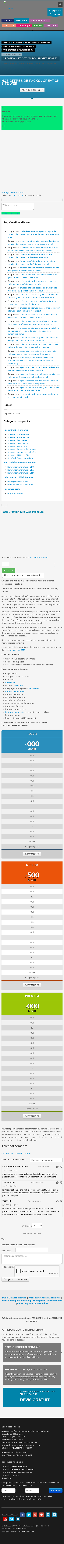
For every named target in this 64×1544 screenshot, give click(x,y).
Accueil (6, 42)
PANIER (38, 25)
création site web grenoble (32, 267)
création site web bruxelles (35, 290)
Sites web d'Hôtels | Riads (19, 455)
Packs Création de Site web (37, 42)
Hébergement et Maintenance (18, 477)
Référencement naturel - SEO (20, 467)
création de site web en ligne (33, 344)
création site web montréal (32, 281)
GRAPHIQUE (24, 25)
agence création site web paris (34, 374)
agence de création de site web (34, 367)
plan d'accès (33, 688)
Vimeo (18, 1519)
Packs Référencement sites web (20, 462)
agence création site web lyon (33, 387)
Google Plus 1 (35, 1514)
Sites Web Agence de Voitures (21, 458)
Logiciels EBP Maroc (16, 493)
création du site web (31, 284)
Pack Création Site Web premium (16, 1153)
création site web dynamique (37, 354)
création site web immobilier (25, 277)
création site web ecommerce (36, 347)
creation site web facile (29, 390)
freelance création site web (32, 254)
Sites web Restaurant (17, 446)
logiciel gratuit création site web (34, 241)
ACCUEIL (7, 20)
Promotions (18, 685)
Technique (55, 12)
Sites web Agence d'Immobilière (21, 452)
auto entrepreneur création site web (36, 357)
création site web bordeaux (32, 287)
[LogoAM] (8, 8)
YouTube (5, 1519)
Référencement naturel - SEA (20, 469)
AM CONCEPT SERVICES (23, 1531)
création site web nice (42, 324)
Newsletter (10, 682)
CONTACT (51, 25)
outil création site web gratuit (33, 231)
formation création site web (32, 261)
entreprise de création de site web (38, 297)
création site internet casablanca (35, 321)
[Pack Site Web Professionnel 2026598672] (32, 535)
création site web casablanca (29, 370)
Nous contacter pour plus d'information (23, 575)
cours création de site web (32, 351)
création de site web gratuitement (35, 328)
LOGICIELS (9, 25)
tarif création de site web (38, 264)
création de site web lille (31, 314)
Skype (11, 1519)
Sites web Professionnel (18, 434)
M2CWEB (22, 1528)
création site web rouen (30, 394)
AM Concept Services (39, 557)
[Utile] (56, 1166)
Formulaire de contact (15, 691)
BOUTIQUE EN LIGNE (32, 90)
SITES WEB (21, 20)
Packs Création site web (16, 430)
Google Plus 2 (41, 1514)
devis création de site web (27, 304)
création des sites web (18, 397)
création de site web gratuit (32, 337)
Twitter (28, 1514)
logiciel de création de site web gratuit (32, 233)
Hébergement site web (17, 481)
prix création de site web (41, 250)
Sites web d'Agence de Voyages (21, 449)
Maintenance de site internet (20, 484)
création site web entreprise (31, 340)
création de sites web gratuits (33, 294)
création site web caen (30, 274)
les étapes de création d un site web (36, 247)
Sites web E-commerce (17, 443)
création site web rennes (31, 317)
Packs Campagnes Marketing (16, 1300)
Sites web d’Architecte (17, 440)
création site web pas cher (34, 383)
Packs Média (41, 1303)
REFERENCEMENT (40, 20)
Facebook (22, 1514)
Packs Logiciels (12, 489)
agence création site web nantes (34, 380)
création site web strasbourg (21, 360)
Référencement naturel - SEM (20, 472)
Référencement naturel (15, 712)
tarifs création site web (37, 257)
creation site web (50, 394)
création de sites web (29, 301)
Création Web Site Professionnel (18, 46)
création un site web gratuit (28, 310)
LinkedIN (48, 1514)
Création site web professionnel (33, 377)
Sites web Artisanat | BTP (18, 437)
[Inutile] (60, 1166)
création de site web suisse (32, 307)
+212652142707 (17, 195)
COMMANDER (32, 854)
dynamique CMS (17, 650)
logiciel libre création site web (40, 244)
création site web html (31, 270)
